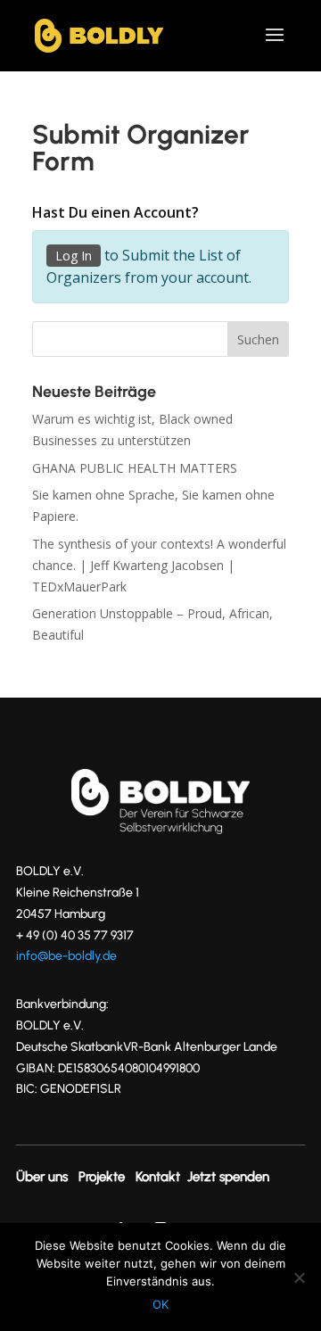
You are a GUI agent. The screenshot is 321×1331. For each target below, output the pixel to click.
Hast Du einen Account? (115, 212)
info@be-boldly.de (66, 955)
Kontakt (158, 1177)
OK (160, 1304)
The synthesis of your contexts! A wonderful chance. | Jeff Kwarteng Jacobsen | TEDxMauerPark (159, 565)
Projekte (101, 1177)
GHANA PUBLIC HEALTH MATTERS (134, 467)
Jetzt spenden (228, 1177)
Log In (73, 255)
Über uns (42, 1177)
